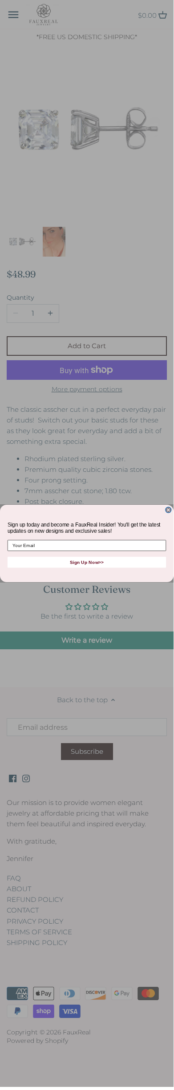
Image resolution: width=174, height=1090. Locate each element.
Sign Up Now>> (87, 561)
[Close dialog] (168, 510)
